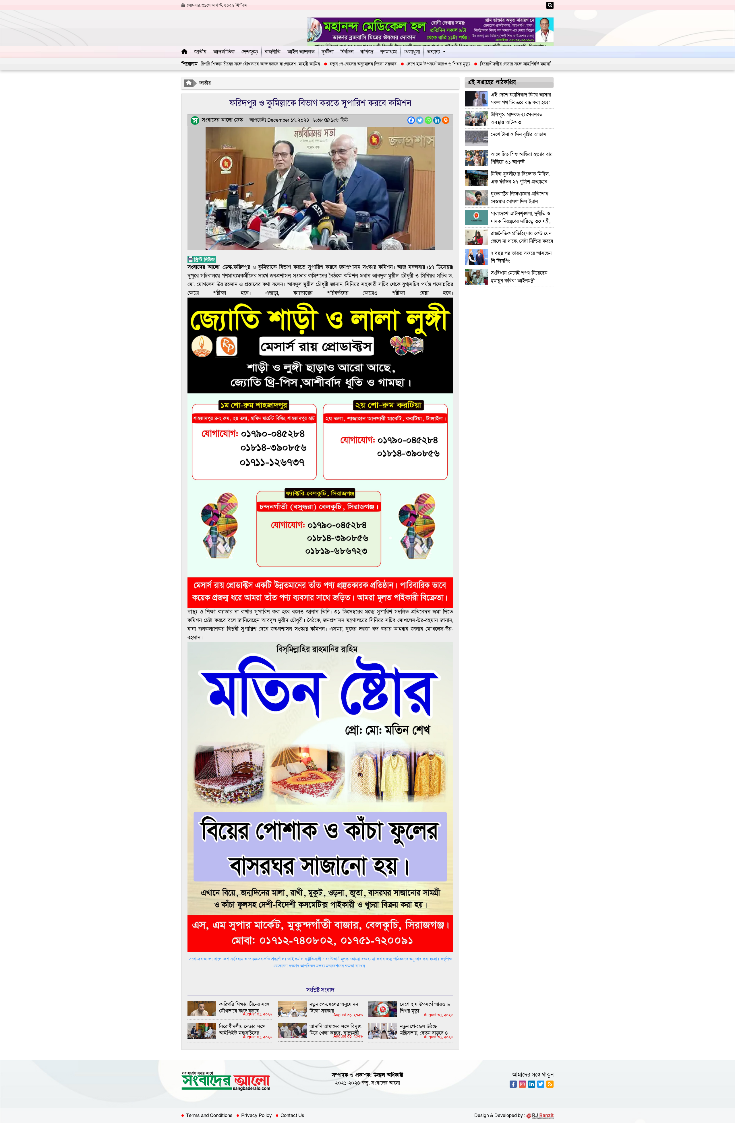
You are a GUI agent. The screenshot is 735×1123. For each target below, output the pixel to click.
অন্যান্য (433, 51)
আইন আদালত (301, 51)
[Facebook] (411, 120)
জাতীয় (200, 51)
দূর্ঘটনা (328, 51)
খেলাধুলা (412, 51)
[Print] (445, 120)
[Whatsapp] (428, 120)
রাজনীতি (273, 51)
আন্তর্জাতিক (224, 51)
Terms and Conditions (209, 1115)
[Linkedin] (437, 120)
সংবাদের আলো (385, 1083)
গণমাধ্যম (388, 51)
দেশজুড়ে (249, 51)
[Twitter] (419, 120)
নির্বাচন (347, 51)
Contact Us (292, 1115)
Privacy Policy (256, 1115)
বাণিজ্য (366, 51)
